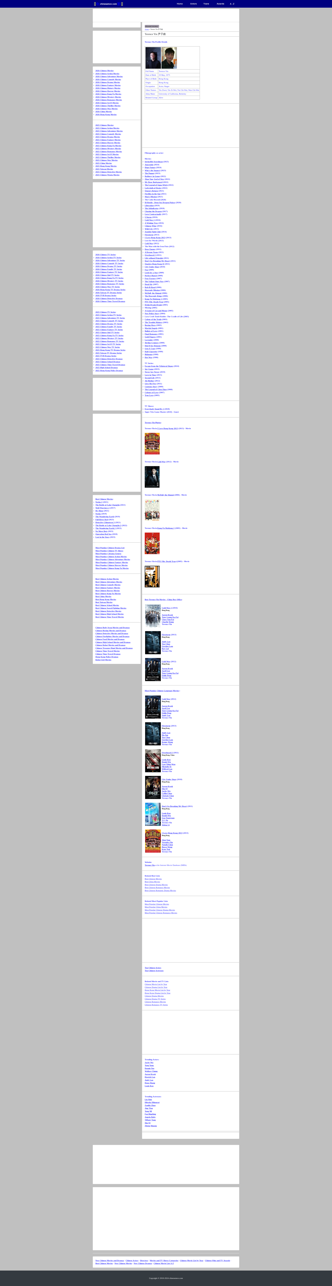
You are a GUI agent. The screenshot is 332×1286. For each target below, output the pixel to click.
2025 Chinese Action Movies (107, 128)
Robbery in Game (152, 176)
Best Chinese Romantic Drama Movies (160, 890)
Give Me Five (150, 384)
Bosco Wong (167, 847)
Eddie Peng (166, 675)
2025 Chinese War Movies (106, 160)
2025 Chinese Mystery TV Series (109, 338)
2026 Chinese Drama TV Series (108, 266)
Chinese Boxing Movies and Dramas (110, 631)
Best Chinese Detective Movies (108, 611)
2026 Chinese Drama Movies (107, 82)
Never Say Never (152, 372)
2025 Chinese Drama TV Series (108, 324)
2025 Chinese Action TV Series (108, 315)
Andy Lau (166, 642)
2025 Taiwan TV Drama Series (108, 353)
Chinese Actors (132, 1261)
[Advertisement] (156, 15)
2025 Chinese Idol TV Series (107, 332)
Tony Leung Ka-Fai (170, 617)
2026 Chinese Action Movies (107, 74)
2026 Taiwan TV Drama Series (108, 293)
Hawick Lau (150, 1077)
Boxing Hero (150, 325)
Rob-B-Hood (150, 287)
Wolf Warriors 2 (102, 508)
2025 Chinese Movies (104, 125)
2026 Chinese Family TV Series (108, 269)
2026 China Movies (103, 111)
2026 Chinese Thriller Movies (107, 106)
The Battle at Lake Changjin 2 (108, 525)
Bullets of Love (151, 331)
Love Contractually (153, 214)
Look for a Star (151, 273)
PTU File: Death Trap (154, 302)
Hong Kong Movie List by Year (157, 990)
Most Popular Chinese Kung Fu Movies (112, 568)
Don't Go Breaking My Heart (157, 261)
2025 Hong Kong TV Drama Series (110, 350)
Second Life (150, 378)
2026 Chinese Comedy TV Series (109, 263)
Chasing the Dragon (153, 211)
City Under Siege (152, 267)
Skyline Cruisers (152, 343)
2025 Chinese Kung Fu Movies (108, 146)
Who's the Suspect (152, 170)
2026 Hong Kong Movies (106, 114)
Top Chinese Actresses (154, 971)
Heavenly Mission (152, 290)
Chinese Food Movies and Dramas (110, 639)
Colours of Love (151, 392)
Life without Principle (154, 258)
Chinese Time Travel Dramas (107, 654)
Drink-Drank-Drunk (153, 305)
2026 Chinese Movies (104, 71)
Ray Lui (165, 649)
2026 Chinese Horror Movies (107, 91)
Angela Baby (150, 1117)
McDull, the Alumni (153, 293)
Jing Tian (149, 1108)
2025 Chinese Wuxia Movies (107, 175)
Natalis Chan (167, 845)
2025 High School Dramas (106, 368)
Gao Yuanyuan (168, 818)
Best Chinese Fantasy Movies (107, 588)
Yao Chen (166, 644)
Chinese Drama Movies (154, 996)
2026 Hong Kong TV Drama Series (110, 290)
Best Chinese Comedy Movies (107, 585)
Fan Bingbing (150, 1114)
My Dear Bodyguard (153, 182)
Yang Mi (148, 1111)
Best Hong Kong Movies (105, 599)
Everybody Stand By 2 (154, 409)
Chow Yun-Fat (168, 620)
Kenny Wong (167, 742)
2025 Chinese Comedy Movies (108, 134)
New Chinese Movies (123, 1263)
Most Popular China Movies (156, 907)
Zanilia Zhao (150, 1105)
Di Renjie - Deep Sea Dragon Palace (160, 203)
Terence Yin (153, 423)
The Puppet (149, 173)
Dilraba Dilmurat (152, 1102)
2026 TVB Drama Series (105, 295)
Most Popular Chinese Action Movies (111, 557)
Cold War (149, 243)
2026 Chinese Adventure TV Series (110, 260)
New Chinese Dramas (143, 1263)
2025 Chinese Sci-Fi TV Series (108, 344)
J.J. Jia (165, 820)
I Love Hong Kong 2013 (155, 238)
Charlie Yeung (168, 622)
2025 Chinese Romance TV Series (109, 341)
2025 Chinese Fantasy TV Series (109, 330)
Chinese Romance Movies (155, 1002)
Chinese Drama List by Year (156, 987)
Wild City (149, 229)
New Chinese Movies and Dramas (109, 1261)
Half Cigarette (151, 352)
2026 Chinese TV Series (105, 255)
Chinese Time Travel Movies (107, 651)
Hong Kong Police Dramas (106, 657)
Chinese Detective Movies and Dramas (111, 633)
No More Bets (101, 531)
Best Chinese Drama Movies (156, 885)
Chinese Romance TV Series (156, 1005)
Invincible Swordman (154, 162)
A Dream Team (151, 252)
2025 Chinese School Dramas (107, 362)
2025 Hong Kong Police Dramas (109, 371)
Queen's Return (151, 191)
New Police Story (152, 314)
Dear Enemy (150, 249)
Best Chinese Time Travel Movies (109, 617)
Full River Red (101, 520)
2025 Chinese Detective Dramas (109, 359)
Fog (146, 270)
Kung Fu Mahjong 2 (153, 299)
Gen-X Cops (150, 349)
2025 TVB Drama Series (105, 356)
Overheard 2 (150, 255)
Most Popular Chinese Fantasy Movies (111, 562)
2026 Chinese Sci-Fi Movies (107, 103)
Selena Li (166, 825)
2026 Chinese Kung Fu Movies (108, 94)
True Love (149, 395)
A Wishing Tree (151, 223)
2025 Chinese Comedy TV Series (109, 321)
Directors (144, 1261)
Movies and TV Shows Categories (164, 1261)
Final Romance (151, 334)
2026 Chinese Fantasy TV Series (109, 272)
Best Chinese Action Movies (107, 579)
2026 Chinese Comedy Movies (108, 79)
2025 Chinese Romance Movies (108, 151)
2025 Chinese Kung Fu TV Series (109, 335)
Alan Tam (166, 840)
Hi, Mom (99, 511)
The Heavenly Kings (153, 296)
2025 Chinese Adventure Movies (109, 131)
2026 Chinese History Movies (107, 88)
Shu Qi (165, 789)
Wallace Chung (151, 1071)
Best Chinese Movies (153, 879)
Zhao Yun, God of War (154, 179)
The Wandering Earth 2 (105, 528)
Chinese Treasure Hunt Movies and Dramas (114, 648)
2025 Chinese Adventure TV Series (110, 318)
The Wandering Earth (104, 517)
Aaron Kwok (167, 615)
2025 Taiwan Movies (104, 169)
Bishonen (148, 354)
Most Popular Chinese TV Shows (109, 551)
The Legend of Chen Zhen (156, 389)
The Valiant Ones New (154, 281)
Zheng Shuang (151, 1126)
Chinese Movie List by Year (156, 984)
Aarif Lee (166, 671)
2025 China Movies (103, 163)
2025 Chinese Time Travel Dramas (110, 365)
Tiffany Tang (150, 1120)
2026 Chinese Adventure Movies (109, 76)
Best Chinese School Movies (107, 605)
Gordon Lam (167, 646)
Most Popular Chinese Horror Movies (111, 565)
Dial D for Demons (153, 346)
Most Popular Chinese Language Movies (162, 691)
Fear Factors (150, 278)
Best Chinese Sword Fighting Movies (110, 608)
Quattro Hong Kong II (154, 264)
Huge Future (150, 167)
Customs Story (151, 387)
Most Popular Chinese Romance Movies (161, 913)
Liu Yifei (148, 1100)
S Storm (148, 217)
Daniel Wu (166, 762)
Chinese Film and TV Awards (217, 1261)
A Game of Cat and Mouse (156, 311)
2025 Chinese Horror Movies (107, 143)
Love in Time (150, 375)
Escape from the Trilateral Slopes (159, 366)
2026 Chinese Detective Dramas (109, 298)
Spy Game (149, 369)
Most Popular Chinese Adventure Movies (112, 559)
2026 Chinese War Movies (106, 109)
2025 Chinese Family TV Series (108, 327)
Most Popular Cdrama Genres (108, 554)
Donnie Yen (149, 1068)
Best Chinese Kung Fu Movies (108, 594)
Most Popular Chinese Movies (157, 904)
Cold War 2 (150, 220)
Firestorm (149, 235)
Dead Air (148, 284)
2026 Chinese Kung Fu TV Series (109, 278)
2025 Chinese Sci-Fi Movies (107, 154)
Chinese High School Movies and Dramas (112, 642)
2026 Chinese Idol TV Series (107, 275)
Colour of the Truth (153, 319)
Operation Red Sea (103, 534)
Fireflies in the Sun (152, 194)
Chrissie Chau (168, 796)
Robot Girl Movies (103, 660)
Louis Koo (166, 760)
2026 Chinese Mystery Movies (108, 97)
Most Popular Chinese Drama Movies (160, 910)
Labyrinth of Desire (153, 188)
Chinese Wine (150, 226)
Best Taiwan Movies (103, 602)
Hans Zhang (150, 1083)
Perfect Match (151, 276)
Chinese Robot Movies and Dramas (110, 645)
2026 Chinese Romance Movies (108, 100)
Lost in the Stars (102, 537)
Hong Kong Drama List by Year (157, 993)
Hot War (148, 357)
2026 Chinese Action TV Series (108, 258)
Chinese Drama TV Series (155, 999)
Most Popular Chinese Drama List (110, 548)
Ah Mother (149, 381)
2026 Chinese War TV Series (107, 287)
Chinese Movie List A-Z (164, 1263)
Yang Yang (149, 1065)
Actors (147, 29)
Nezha (98, 514)
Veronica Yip (167, 842)
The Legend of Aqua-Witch (156, 185)
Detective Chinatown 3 (105, 522)
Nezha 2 (98, 502)
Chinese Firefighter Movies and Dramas (112, 636)
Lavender (149, 340)
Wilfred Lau (167, 769)
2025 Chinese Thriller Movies (107, 157)
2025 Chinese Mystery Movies (108, 148)
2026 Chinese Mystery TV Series (109, 281)
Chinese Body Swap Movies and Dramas (112, 628)
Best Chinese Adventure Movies (108, 582)
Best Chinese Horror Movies (107, 591)
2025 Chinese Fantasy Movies (108, 140)
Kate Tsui (166, 849)
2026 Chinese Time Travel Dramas (110, 301)
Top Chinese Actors (153, 968)
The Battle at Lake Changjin (107, 505)
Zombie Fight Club (153, 232)
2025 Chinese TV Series (105, 312)
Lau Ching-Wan (168, 764)
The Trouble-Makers (153, 322)
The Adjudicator (152, 208)
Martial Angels (151, 328)
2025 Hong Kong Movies (106, 166)
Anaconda (149, 165)
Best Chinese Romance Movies (157, 888)
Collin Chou (167, 793)
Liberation (149, 205)
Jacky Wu (166, 791)
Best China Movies (152, 882)
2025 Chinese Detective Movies (108, 172)
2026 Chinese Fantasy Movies (108, 85)
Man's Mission (151, 197)
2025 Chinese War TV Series (107, 347)
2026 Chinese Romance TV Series (109, 284)
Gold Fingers (150, 337)
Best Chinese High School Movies (109, 614)
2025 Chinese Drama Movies (107, 137)
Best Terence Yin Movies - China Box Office (163, 600)
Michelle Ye (166, 767)
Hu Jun (165, 735)
